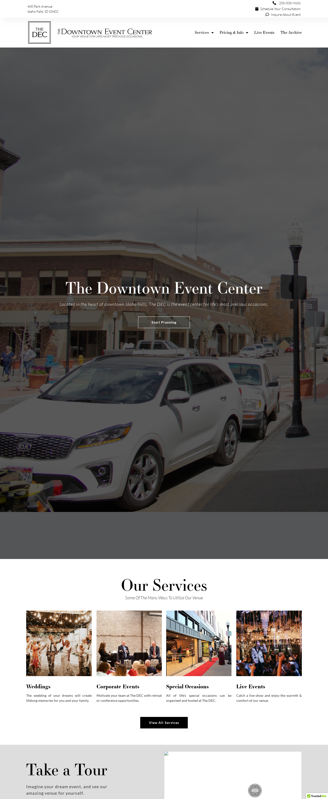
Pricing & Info (231, 32)
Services (202, 32)
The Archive (291, 32)
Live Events (264, 32)
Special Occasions (187, 686)
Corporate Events (118, 686)
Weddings (38, 686)
